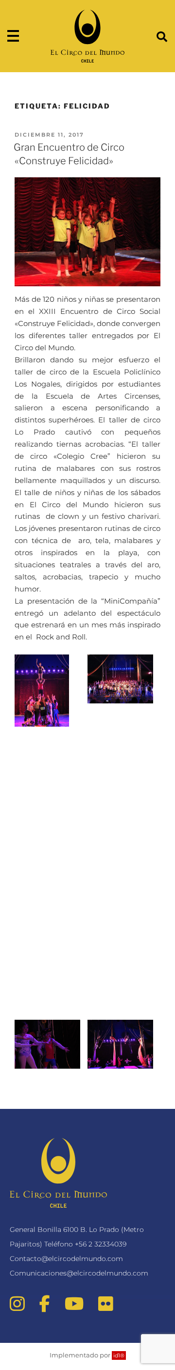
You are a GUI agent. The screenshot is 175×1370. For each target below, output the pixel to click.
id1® (118, 1355)
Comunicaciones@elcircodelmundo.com (79, 1273)
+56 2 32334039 (100, 1244)
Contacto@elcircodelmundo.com (66, 1258)
